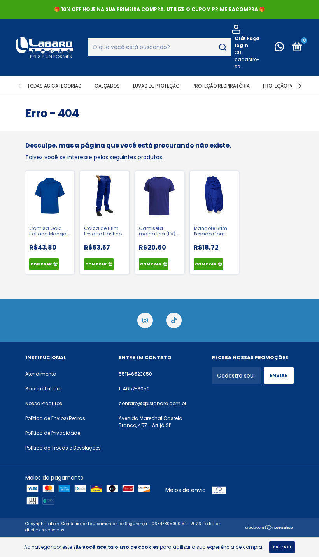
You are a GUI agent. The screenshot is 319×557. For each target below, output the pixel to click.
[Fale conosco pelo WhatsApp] (279, 48)
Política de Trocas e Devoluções (63, 448)
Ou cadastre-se (247, 59)
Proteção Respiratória (221, 86)
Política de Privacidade (52, 433)
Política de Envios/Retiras (55, 418)
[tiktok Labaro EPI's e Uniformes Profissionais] (174, 320)
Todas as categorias (54, 86)
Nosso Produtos (43, 403)
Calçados (107, 86)
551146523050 (135, 374)
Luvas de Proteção (156, 86)
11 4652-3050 (134, 388)
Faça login (247, 42)
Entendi (282, 547)
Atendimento (40, 374)
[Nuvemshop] (269, 528)
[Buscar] (222, 47)
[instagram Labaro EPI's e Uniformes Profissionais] (145, 320)
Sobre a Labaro (43, 388)
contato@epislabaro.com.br (152, 403)
